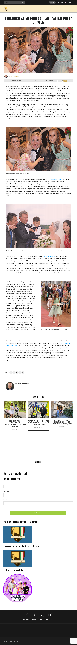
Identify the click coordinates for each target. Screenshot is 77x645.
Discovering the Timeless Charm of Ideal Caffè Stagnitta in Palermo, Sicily (62, 422)
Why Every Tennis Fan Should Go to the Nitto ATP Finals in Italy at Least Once (38, 423)
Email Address (8, 483)
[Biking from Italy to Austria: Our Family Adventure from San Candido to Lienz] (15, 410)
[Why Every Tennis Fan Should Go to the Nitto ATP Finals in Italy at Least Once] (38, 410)
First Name (6, 491)
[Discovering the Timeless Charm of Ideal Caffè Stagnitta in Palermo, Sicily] (62, 410)
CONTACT (52, 2)
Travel (35, 81)
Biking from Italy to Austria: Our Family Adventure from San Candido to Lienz (15, 423)
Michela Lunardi (49, 256)
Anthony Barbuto (16, 76)
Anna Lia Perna (56, 179)
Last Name (6, 499)
